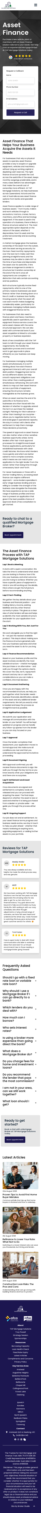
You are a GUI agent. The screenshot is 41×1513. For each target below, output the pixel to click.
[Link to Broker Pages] (24, 1439)
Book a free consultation (13, 340)
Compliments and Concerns (20, 1358)
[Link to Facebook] (15, 1439)
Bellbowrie (20, 1382)
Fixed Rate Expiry (20, 1352)
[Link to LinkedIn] (21, 1439)
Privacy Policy (20, 1362)
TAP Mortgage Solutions (20, 1329)
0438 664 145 (22, 1435)
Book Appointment (13, 535)
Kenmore (20, 1408)
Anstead (20, 1369)
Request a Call (20, 112)
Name (8, 75)
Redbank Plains (20, 1418)
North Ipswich (20, 1415)
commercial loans (20, 330)
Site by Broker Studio (20, 1506)
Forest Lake (20, 1391)
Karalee (20, 1405)
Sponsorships (21, 1338)
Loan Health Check (20, 1349)
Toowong (20, 1424)
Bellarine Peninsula (20, 1376)
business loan (23, 296)
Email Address (11, 99)
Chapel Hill (20, 1385)
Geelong (20, 1394)
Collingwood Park (20, 1388)
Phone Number (12, 87)
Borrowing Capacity (20, 1346)
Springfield (20, 1421)
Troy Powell (20, 1332)
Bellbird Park (20, 1379)
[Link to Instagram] (19, 1439)
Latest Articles (20, 1355)
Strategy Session (20, 1335)
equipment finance (11, 322)
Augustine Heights (20, 1372)
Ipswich (20, 1402)
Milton (20, 1412)
